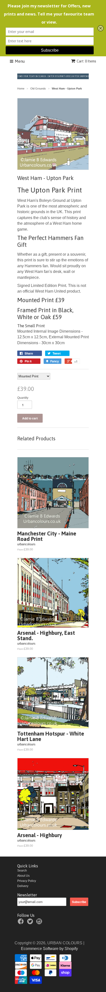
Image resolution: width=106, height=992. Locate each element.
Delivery (22, 886)
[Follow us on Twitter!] (31, 922)
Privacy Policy (26, 881)
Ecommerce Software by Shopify (49, 949)
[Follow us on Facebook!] (21, 922)
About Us (23, 875)
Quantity (22, 398)
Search (22, 870)
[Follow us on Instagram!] (40, 922)
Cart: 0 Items (86, 61)
